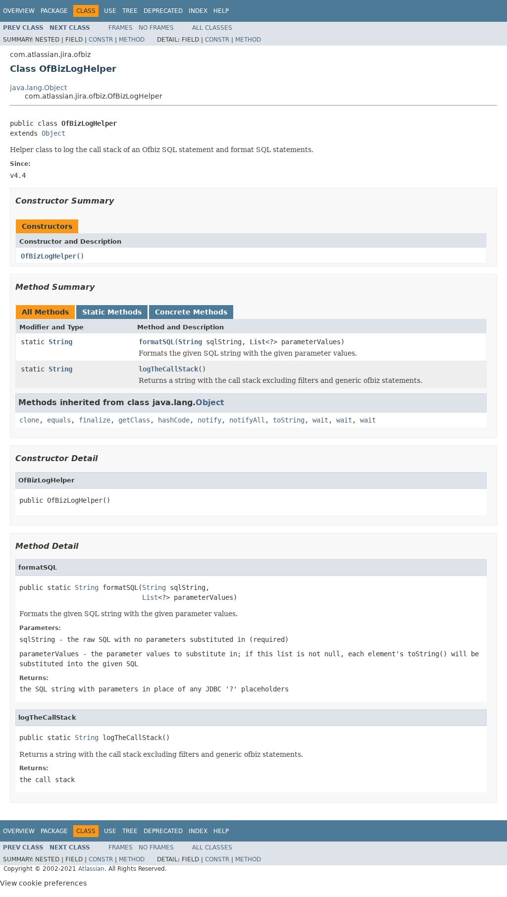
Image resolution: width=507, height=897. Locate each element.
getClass (134, 420)
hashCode (174, 420)
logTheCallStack (168, 369)
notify (209, 420)
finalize (94, 420)
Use (110, 10)
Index (198, 10)
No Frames (156, 27)
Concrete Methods (191, 312)
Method (132, 39)
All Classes (212, 27)
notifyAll (247, 420)
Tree (130, 10)
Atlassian (91, 868)
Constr (101, 39)
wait (320, 420)
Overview (19, 10)
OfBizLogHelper (48, 256)
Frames (120, 27)
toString (288, 420)
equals (59, 420)
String (60, 342)
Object (53, 133)
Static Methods (112, 312)
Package (54, 10)
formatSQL (156, 342)
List (257, 342)
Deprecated (163, 10)
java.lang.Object (38, 88)
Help (221, 10)
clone (29, 420)
